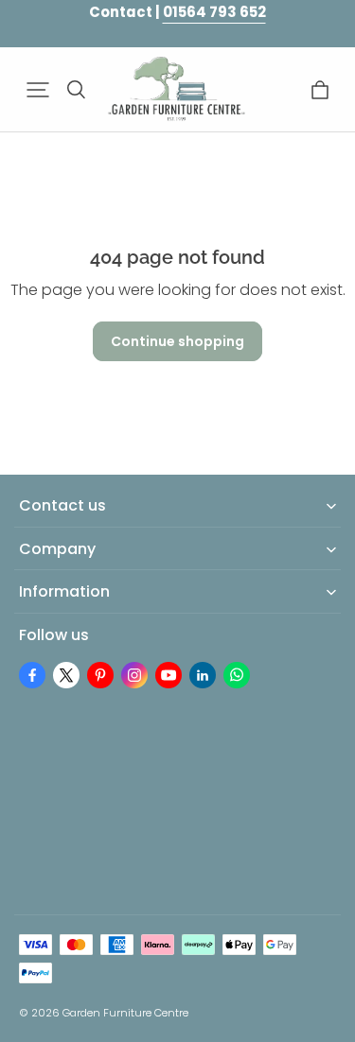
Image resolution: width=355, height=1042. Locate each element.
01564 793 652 (214, 12)
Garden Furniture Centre (125, 1012)
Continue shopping (177, 341)
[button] (38, 90)
